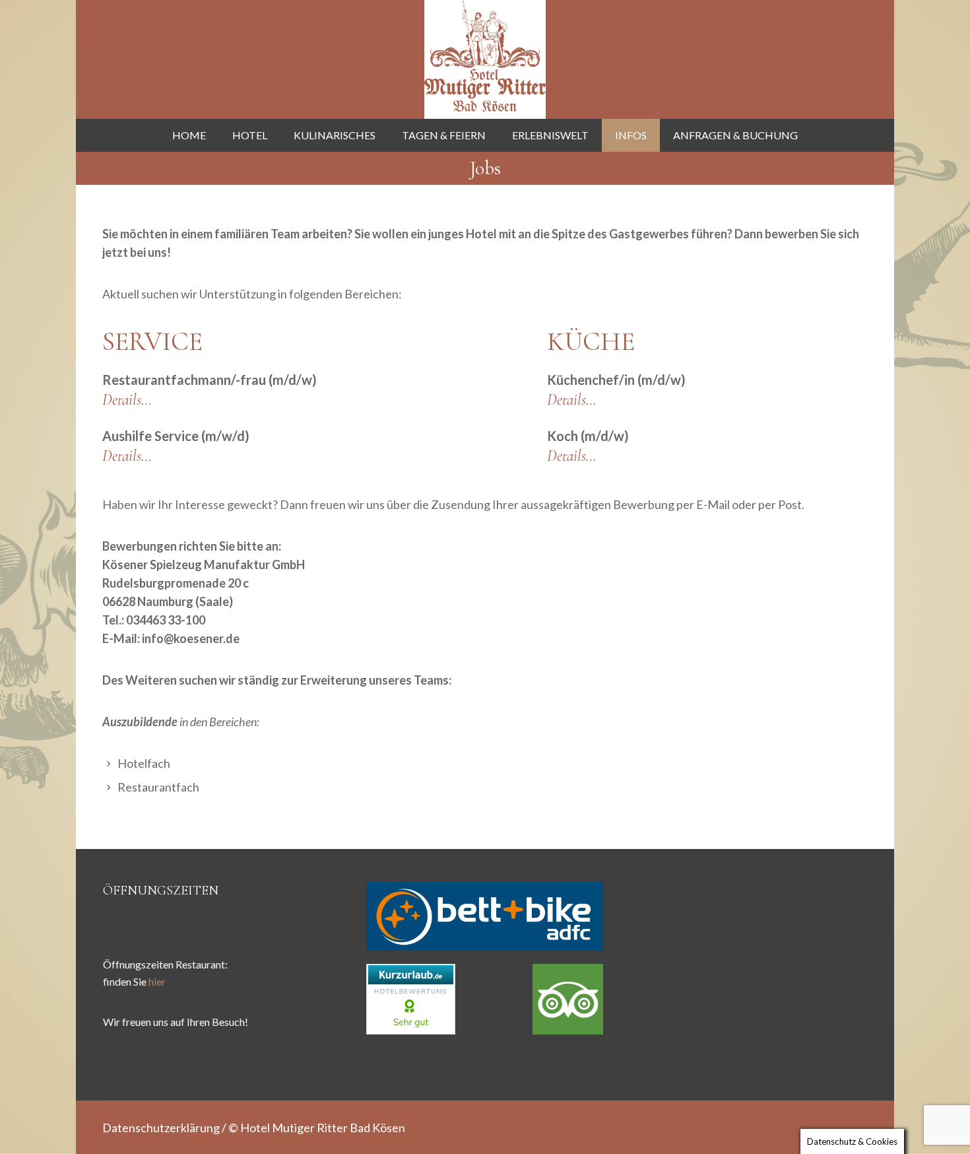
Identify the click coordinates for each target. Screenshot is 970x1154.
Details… (127, 399)
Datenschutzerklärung (161, 1127)
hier (157, 981)
